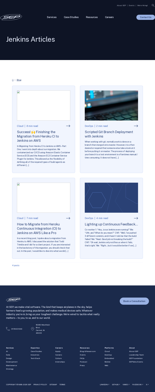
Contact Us (145, 17)
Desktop (108, 355)
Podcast (83, 362)
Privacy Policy (40, 385)
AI (7, 351)
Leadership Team (136, 355)
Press (82, 365)
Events (83, 355)
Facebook (137, 385)
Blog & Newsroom (88, 351)
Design (9, 358)
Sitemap (53, 385)
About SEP (133, 351)
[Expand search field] (153, 5)
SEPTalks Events (136, 362)
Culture (58, 358)
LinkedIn (104, 385)
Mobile (107, 362)
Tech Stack (35, 358)
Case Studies (36, 351)
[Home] (12, 80)
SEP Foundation (136, 358)
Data (8, 355)
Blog (19, 80)
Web (106, 365)
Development (11, 362)
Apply (57, 351)
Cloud (107, 351)
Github (115, 385)
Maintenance (11, 365)
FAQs (82, 358)
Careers (58, 355)
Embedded (109, 358)
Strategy (9, 369)
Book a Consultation (134, 301)
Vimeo (125, 385)
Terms (62, 385)
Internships (60, 362)
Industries (35, 355)
